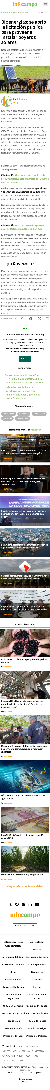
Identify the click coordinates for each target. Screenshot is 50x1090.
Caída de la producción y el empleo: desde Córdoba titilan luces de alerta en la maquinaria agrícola (24, 452)
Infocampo (5, 13)
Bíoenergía (24, 414)
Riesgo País (13, 1020)
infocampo (8, 458)
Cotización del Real (13, 964)
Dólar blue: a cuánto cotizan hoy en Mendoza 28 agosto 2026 (23, 797)
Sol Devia (8, 489)
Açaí (20, 1046)
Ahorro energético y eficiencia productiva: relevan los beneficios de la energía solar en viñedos (25, 179)
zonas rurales (22, 418)
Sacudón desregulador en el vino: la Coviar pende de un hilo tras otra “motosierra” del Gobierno (25, 577)
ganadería (7, 418)
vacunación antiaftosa (12, 1056)
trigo (21, 1061)
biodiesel (6, 1051)
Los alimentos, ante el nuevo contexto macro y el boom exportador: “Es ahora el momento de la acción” (23, 513)
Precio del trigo (37, 1028)
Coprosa (26, 1051)
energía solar (39, 414)
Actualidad (13, 13)
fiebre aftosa (38, 1051)
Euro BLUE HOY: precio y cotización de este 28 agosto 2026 (22, 836)
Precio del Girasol (13, 1035)
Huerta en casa (13, 979)
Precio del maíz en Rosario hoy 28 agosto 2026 (22, 874)
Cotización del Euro (37, 956)
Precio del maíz (13, 1028)
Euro (35, 1056)
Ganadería (37, 971)
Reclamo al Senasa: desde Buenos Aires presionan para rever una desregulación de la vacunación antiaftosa (24, 748)
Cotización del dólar (13, 956)
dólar (28, 1056)
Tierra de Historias (13, 986)
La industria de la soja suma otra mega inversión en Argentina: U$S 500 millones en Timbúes (24, 546)
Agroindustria (23, 13)
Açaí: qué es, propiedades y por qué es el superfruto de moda (24, 661)
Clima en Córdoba (13, 1005)
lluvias (37, 986)
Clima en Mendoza (36, 1005)
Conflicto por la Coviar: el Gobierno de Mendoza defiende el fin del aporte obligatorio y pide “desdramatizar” (23, 481)
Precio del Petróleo (37, 1035)
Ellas (13, 971)
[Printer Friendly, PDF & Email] (47, 319)
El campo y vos (37, 964)
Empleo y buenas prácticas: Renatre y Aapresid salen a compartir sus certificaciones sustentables (24, 608)
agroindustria (8, 414)
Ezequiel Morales (11, 521)
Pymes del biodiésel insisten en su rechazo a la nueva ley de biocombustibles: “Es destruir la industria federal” (22, 704)
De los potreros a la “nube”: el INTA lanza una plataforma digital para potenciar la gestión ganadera (24, 379)
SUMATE (25, 359)
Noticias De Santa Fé (13, 1013)
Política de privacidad (25, 925)
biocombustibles (33, 1046)
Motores (37, 979)
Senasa (37, 949)
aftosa (16, 1051)
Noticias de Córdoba (36, 1013)
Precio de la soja (37, 1020)
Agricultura (37, 941)
